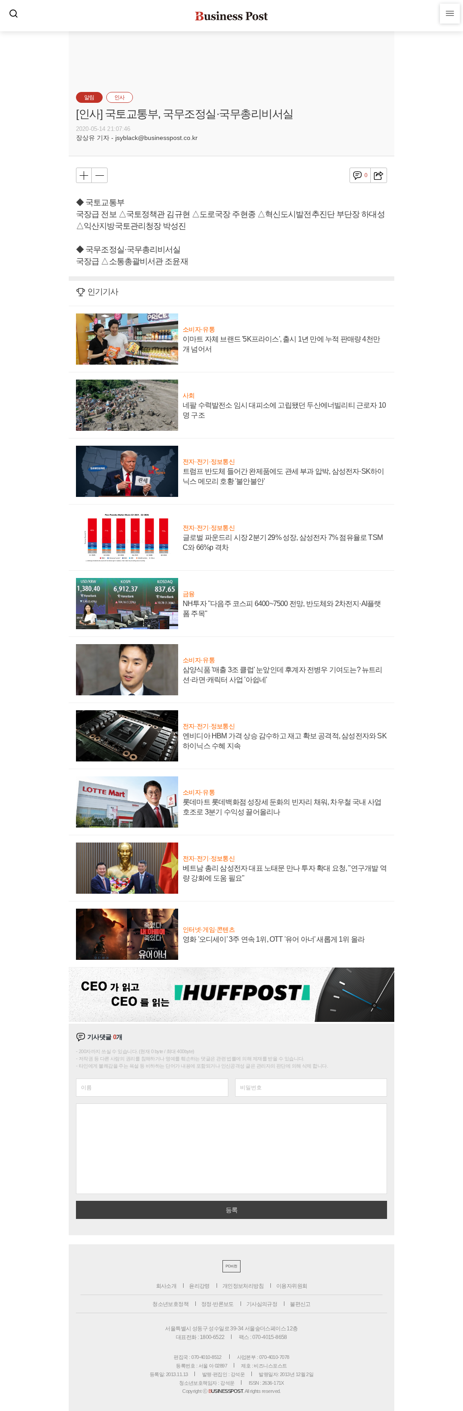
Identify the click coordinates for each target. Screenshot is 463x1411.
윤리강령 (199, 1286)
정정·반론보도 (217, 1304)
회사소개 (166, 1286)
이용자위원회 (291, 1286)
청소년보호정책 (170, 1304)
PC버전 (231, 1266)
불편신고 (300, 1304)
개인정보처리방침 (243, 1286)
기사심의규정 (261, 1304)
